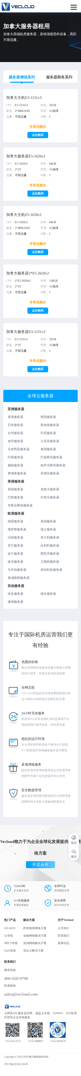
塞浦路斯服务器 (18, 577)
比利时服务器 (49, 545)
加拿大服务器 (49, 489)
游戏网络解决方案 (35, 943)
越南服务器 (15, 465)
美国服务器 (15, 489)
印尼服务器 (48, 433)
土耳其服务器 (49, 441)
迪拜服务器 (15, 441)
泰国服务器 (48, 449)
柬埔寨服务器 (17, 473)
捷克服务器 (15, 561)
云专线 (8, 935)
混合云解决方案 (33, 950)
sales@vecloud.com (21, 994)
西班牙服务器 (49, 553)
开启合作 (40, 865)
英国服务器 (48, 521)
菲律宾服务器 (49, 473)
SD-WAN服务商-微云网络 (26, 6)
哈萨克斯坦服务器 (52, 465)
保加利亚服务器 (51, 569)
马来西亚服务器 (18, 449)
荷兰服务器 (15, 545)
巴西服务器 (15, 497)
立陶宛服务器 (49, 561)
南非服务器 (48, 593)
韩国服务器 (48, 417)
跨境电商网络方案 (35, 928)
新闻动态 (63, 943)
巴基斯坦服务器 (51, 457)
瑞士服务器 (48, 529)
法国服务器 (15, 537)
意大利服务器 (49, 537)
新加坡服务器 (49, 425)
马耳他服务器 (17, 569)
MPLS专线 (11, 943)
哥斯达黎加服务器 (20, 505)
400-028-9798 (16, 978)
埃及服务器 (15, 593)
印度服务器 (15, 457)
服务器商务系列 (59, 77)
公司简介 (63, 928)
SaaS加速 (10, 950)
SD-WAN (9, 928)
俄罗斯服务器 (17, 529)
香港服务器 (15, 417)
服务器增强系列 (22, 77)
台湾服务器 (15, 433)
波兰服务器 (15, 553)
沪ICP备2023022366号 (16, 1064)
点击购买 (38, 134)
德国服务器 (15, 521)
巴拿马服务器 (49, 497)
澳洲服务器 (15, 601)
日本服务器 (15, 425)
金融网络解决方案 (35, 935)
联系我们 (63, 935)
